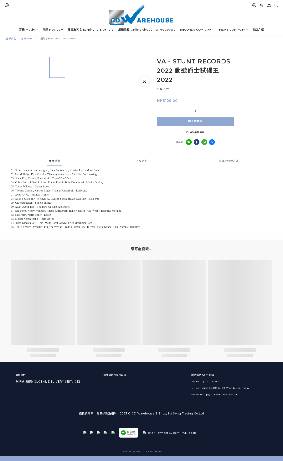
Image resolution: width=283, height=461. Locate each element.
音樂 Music (27, 29)
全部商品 (11, 38)
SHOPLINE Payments (149, 451)
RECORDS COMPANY (196, 29)
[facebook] (196, 142)
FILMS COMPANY (232, 29)
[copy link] (212, 142)
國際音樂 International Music (58, 38)
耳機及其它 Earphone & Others (91, 29)
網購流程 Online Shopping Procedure (147, 29)
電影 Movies (51, 29)
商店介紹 (258, 29)
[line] (189, 142)
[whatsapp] (204, 142)
